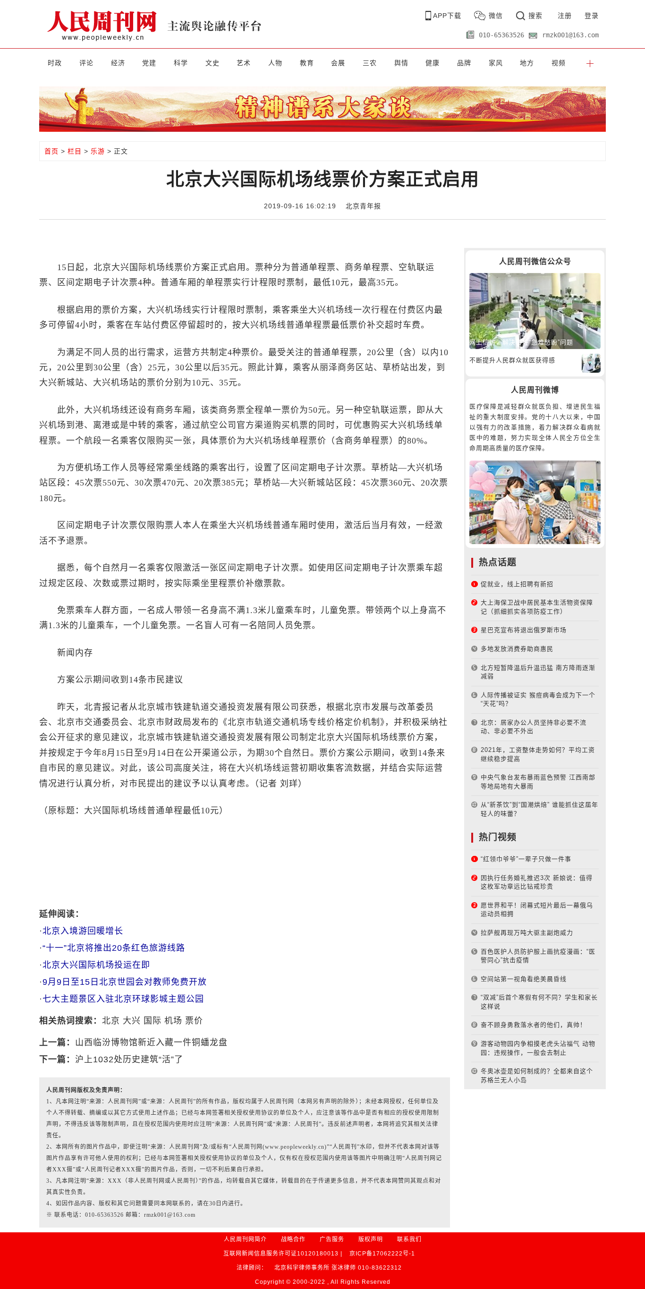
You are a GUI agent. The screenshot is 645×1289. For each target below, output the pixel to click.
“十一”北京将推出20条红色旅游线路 (113, 948)
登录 (592, 15)
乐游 (98, 151)
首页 (51, 151)
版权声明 (370, 1239)
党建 (149, 63)
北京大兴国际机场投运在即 (96, 965)
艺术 (244, 63)
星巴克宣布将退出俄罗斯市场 (524, 629)
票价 (194, 1020)
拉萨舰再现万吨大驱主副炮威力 (527, 932)
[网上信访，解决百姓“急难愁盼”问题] (535, 310)
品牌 (464, 63)
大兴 (132, 1020)
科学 (181, 63)
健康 (432, 63)
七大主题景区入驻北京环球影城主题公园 (123, 999)
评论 (86, 63)
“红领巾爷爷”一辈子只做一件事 (526, 858)
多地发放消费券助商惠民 (517, 648)
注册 (565, 15)
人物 (275, 63)
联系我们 (409, 1239)
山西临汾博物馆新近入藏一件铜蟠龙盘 (151, 1042)
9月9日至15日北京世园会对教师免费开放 (124, 982)
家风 (496, 63)
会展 (338, 63)
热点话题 (498, 562)
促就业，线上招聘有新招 (517, 584)
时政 (55, 63)
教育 (307, 63)
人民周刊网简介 (245, 1239)
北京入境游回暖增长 (82, 931)
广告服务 (332, 1239)
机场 (173, 1020)
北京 (111, 1020)
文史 (212, 63)
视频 (559, 63)
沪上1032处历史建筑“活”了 (129, 1059)
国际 (152, 1020)
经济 (118, 63)
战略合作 (293, 1239)
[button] (590, 63)
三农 (370, 63)
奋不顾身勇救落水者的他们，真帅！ (533, 1024)
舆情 (401, 63)
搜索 (535, 15)
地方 (527, 63)
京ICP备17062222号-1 (382, 1253)
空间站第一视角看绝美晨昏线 (524, 978)
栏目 (75, 151)
